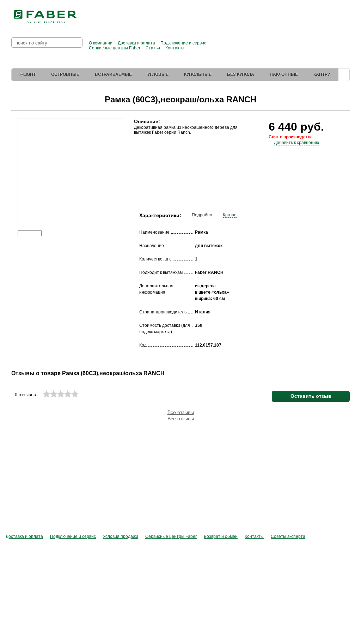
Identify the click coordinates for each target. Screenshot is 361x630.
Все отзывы (180, 412)
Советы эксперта (288, 536)
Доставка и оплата (136, 43)
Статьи (153, 48)
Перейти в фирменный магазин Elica (282, 14)
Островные (65, 74)
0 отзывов (25, 394)
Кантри (322, 74)
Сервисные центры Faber (114, 48)
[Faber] (45, 17)
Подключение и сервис (183, 43)
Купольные (198, 74)
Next (129, 161)
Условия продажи (120, 536)
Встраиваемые (113, 74)
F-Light (27, 74)
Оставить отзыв (310, 396)
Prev (12, 161)
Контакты (174, 48)
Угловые (158, 74)
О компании (100, 43)
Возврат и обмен (221, 536)
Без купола (240, 74)
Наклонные (284, 74)
